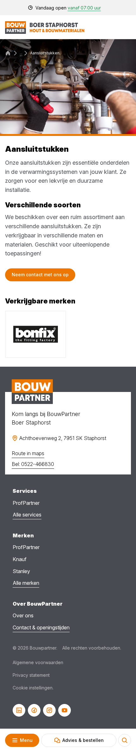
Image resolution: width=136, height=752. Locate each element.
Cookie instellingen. (33, 687)
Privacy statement (31, 675)
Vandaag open (68, 7)
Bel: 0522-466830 (33, 464)
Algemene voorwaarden (38, 662)
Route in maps (28, 453)
